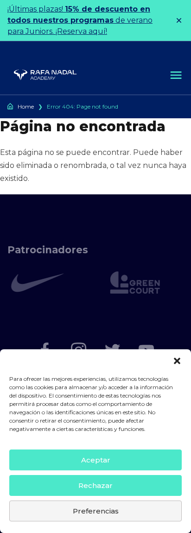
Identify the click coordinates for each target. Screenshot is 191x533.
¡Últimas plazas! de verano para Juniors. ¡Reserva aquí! (80, 20)
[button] (177, 361)
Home (26, 106)
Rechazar (95, 485)
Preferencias (96, 511)
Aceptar (95, 460)
